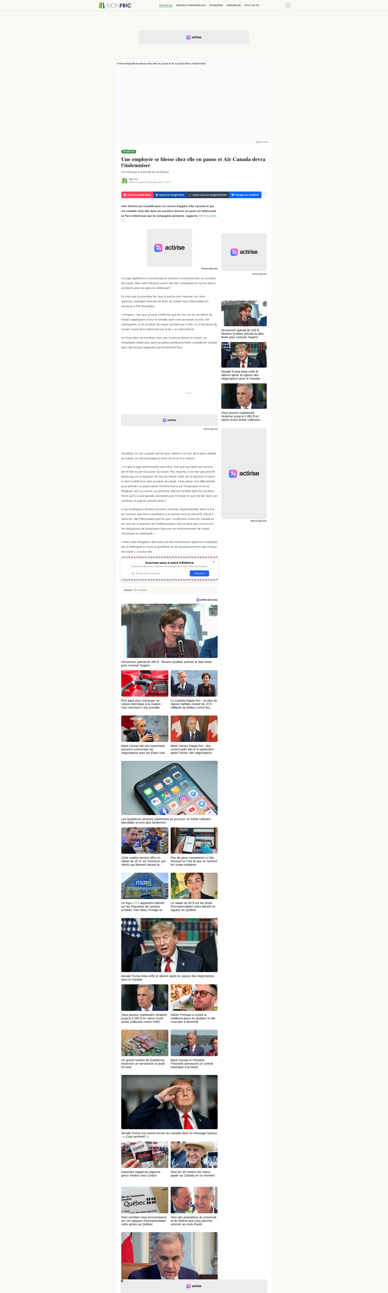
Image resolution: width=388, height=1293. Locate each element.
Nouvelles (128, 151)
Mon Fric (133, 179)
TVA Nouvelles (140, 590)
